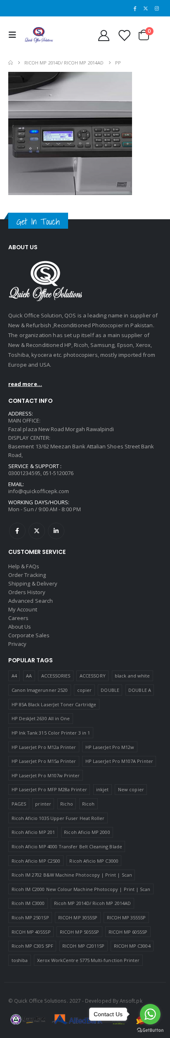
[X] (146, 8)
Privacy (17, 644)
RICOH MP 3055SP (77, 917)
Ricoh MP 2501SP (30, 917)
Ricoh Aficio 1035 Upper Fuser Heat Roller (58, 818)
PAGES (19, 804)
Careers (18, 618)
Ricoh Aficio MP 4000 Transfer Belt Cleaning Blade (67, 846)
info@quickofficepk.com (38, 491)
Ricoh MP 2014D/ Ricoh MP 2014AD (92, 903)
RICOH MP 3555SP (126, 917)
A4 (14, 676)
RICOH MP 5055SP (79, 932)
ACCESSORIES (56, 676)
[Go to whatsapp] (150, 1014)
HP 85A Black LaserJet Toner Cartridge (54, 704)
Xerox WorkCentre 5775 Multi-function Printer (88, 960)
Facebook (17, 531)
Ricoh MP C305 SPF (32, 946)
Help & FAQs (23, 566)
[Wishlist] (123, 35)
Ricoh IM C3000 (28, 903)
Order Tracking (27, 575)
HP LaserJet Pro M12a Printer (44, 747)
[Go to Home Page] (10, 62)
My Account (22, 609)
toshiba (20, 960)
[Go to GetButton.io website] (150, 1029)
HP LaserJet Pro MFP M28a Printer (49, 789)
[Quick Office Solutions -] (38, 35)
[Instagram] (157, 8)
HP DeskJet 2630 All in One (41, 718)
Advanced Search (30, 600)
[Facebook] (135, 8)
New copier (131, 789)
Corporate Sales (29, 635)
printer (43, 804)
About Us (19, 626)
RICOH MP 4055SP (31, 932)
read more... (25, 384)
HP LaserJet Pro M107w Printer (46, 775)
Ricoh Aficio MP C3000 (93, 861)
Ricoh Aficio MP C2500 (36, 861)
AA (29, 676)
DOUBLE (110, 690)
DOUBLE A (139, 690)
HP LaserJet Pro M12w (109, 747)
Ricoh (88, 804)
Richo (66, 804)
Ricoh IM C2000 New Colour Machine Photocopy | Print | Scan (81, 889)
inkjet (102, 789)
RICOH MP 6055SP (128, 932)
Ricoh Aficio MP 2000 (87, 832)
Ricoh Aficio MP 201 (33, 832)
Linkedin (56, 531)
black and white (132, 676)
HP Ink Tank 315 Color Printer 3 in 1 (51, 733)
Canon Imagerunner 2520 (40, 690)
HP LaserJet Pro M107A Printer (119, 761)
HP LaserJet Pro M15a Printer (44, 761)
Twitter (36, 531)
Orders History (26, 592)
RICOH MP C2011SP (83, 946)
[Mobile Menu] (14, 35)
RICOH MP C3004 (132, 946)
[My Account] (103, 35)
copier (84, 690)
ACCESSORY (93, 676)
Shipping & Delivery (32, 583)
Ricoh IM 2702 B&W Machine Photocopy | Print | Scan (72, 875)
